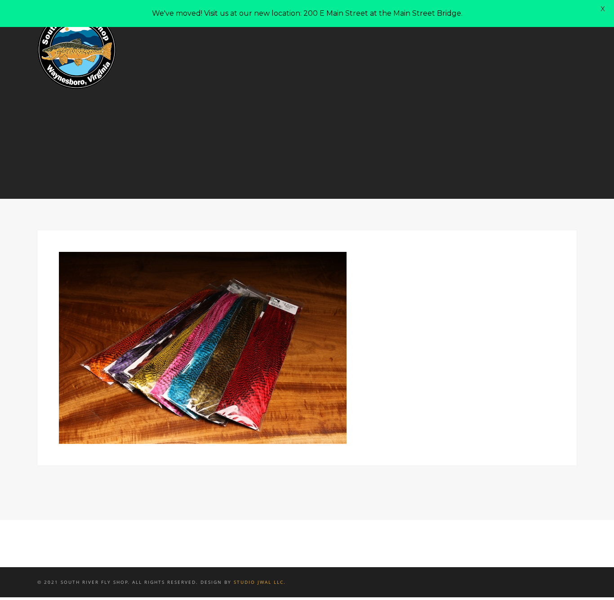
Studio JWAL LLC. (260, 582)
